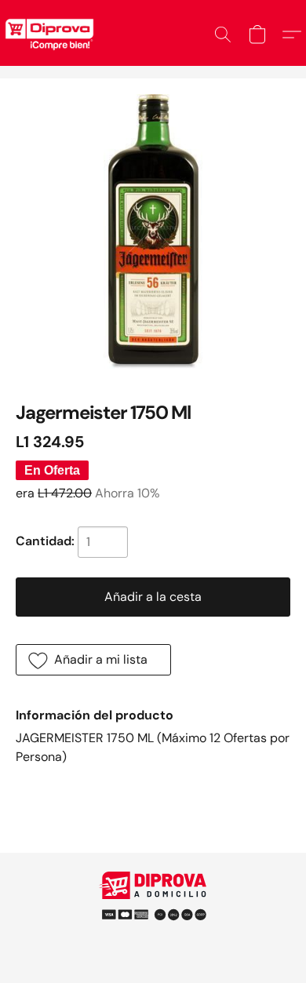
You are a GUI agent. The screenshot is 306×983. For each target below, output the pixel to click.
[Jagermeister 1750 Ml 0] (153, 231)
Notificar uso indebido (153, 908)
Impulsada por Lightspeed (153, 935)
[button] (222, 34)
